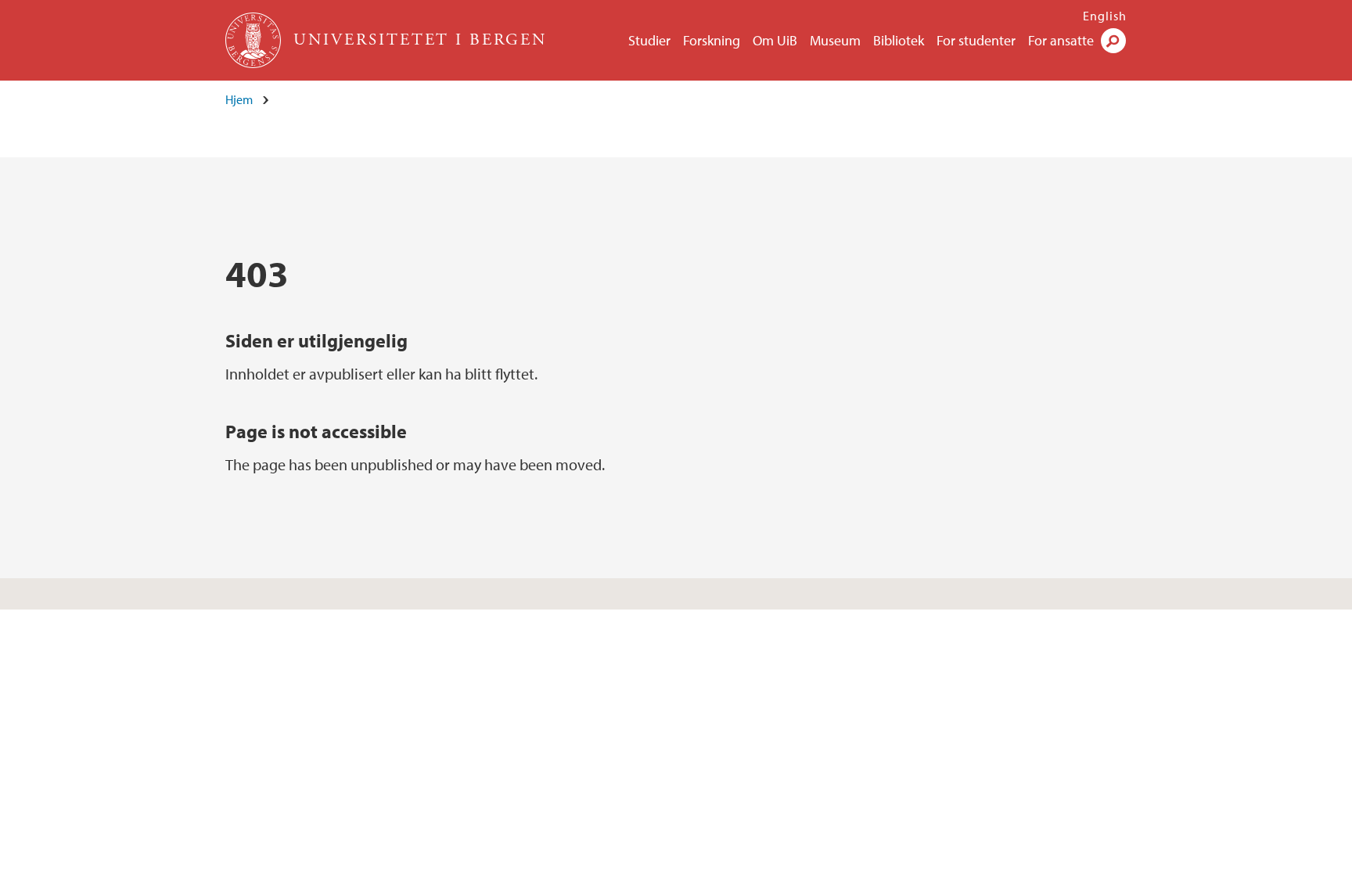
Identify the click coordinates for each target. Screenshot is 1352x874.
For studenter (976, 40)
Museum (835, 40)
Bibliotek (898, 40)
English (1105, 15)
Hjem (239, 99)
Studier (649, 40)
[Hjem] (254, 40)
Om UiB (775, 40)
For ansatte (1061, 40)
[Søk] (1113, 41)
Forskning (711, 40)
